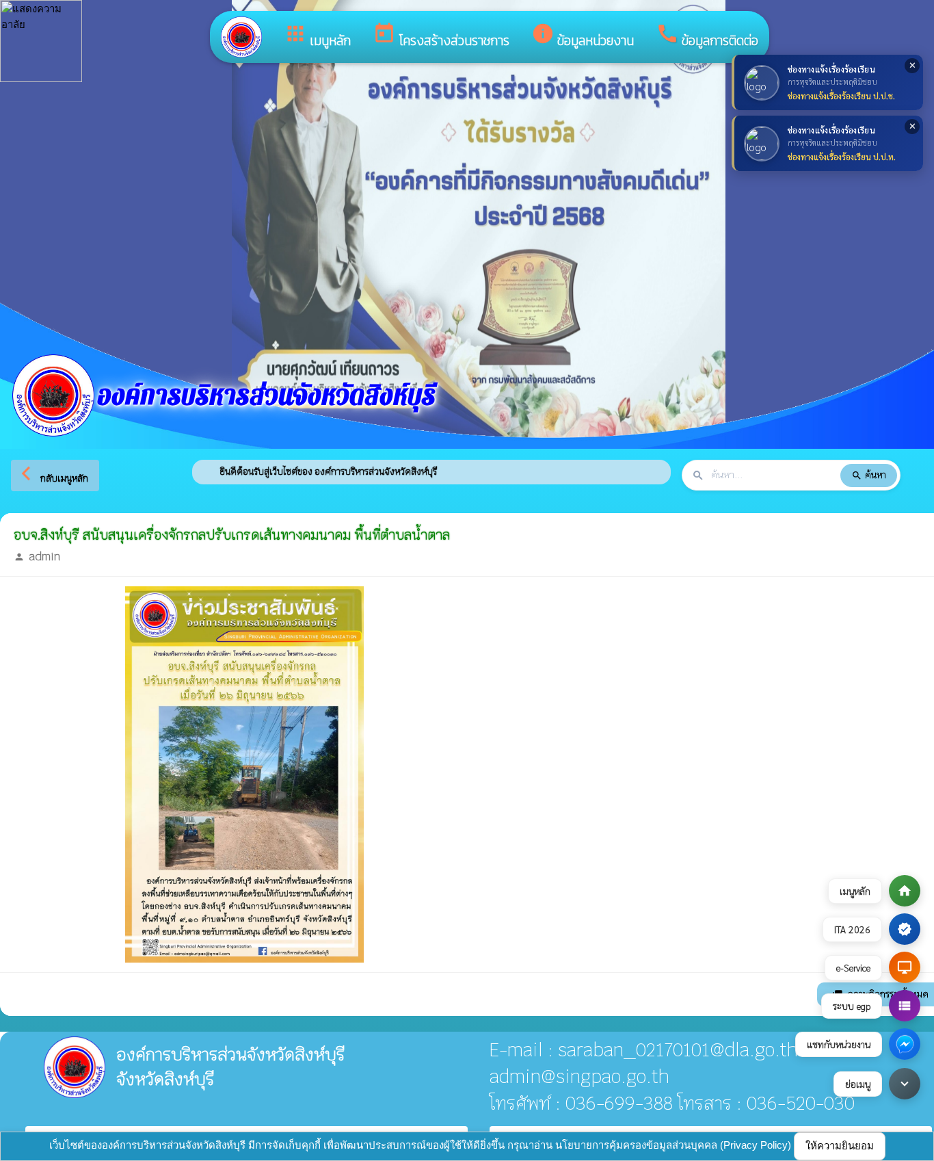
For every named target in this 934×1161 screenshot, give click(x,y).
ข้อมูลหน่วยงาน (582, 36)
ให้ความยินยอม (839, 1145)
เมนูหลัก (317, 36)
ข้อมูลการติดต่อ (707, 36)
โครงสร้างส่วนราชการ (441, 36)
